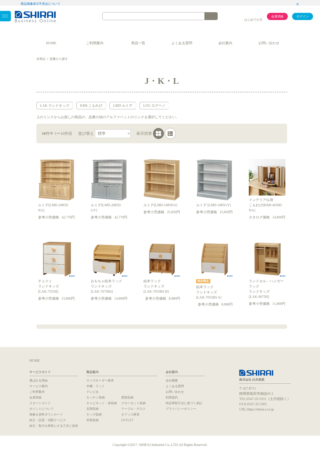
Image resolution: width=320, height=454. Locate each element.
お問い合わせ (268, 43)
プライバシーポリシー (181, 408)
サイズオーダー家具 (100, 380)
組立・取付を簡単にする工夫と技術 (53, 425)
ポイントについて (41, 408)
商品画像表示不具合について (40, 3)
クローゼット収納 (133, 403)
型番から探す (59, 59)
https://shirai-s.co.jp (260, 409)
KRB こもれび (91, 105)
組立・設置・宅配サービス (47, 420)
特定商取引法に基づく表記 (184, 403)
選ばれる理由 (38, 380)
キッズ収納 (94, 414)
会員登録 (277, 16)
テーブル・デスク (133, 408)
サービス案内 (38, 386)
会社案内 (225, 43)
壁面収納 (127, 397)
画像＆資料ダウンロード (46, 414)
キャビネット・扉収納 (101, 403)
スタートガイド (40, 403)
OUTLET (127, 420)
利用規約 (172, 397)
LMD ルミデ (122, 105)
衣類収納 (92, 420)
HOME (51, 43)
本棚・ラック (95, 386)
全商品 (40, 59)
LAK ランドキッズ (54, 105)
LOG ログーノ (154, 105)
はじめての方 (253, 19)
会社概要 (172, 380)
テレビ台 (92, 391)
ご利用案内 (94, 43)
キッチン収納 (95, 397)
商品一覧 (138, 43)
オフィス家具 (130, 414)
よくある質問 (181, 43)
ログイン (302, 16)
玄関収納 (92, 408)
